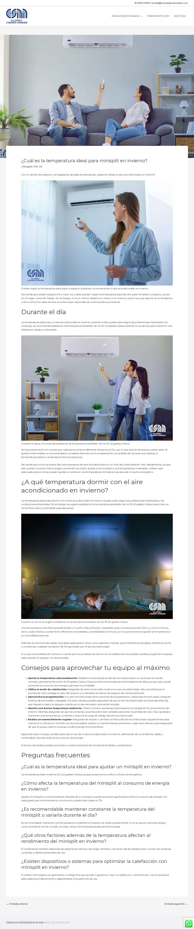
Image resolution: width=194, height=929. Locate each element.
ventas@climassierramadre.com (169, 3)
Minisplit (27, 166)
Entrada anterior (17, 903)
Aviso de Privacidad (57, 922)
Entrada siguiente (176, 903)
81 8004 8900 (143, 3)
